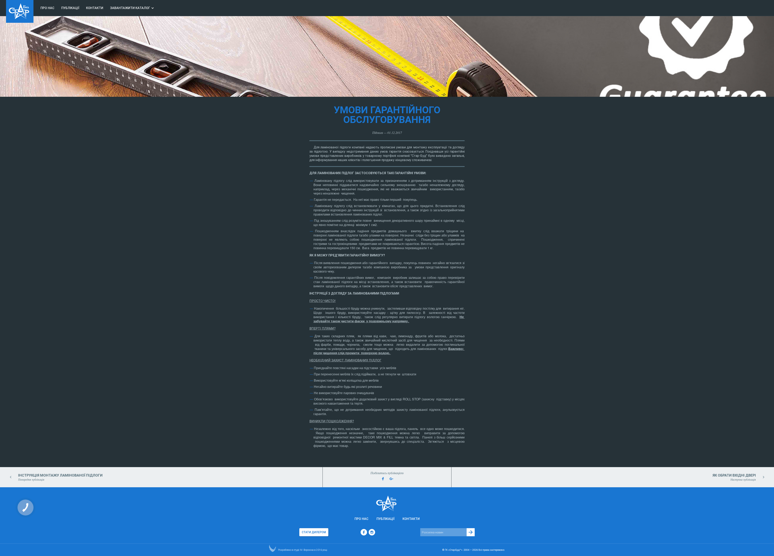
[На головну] (19, 22)
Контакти (94, 8)
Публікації (70, 8)
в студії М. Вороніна (303, 550)
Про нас (47, 8)
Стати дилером (314, 532)
